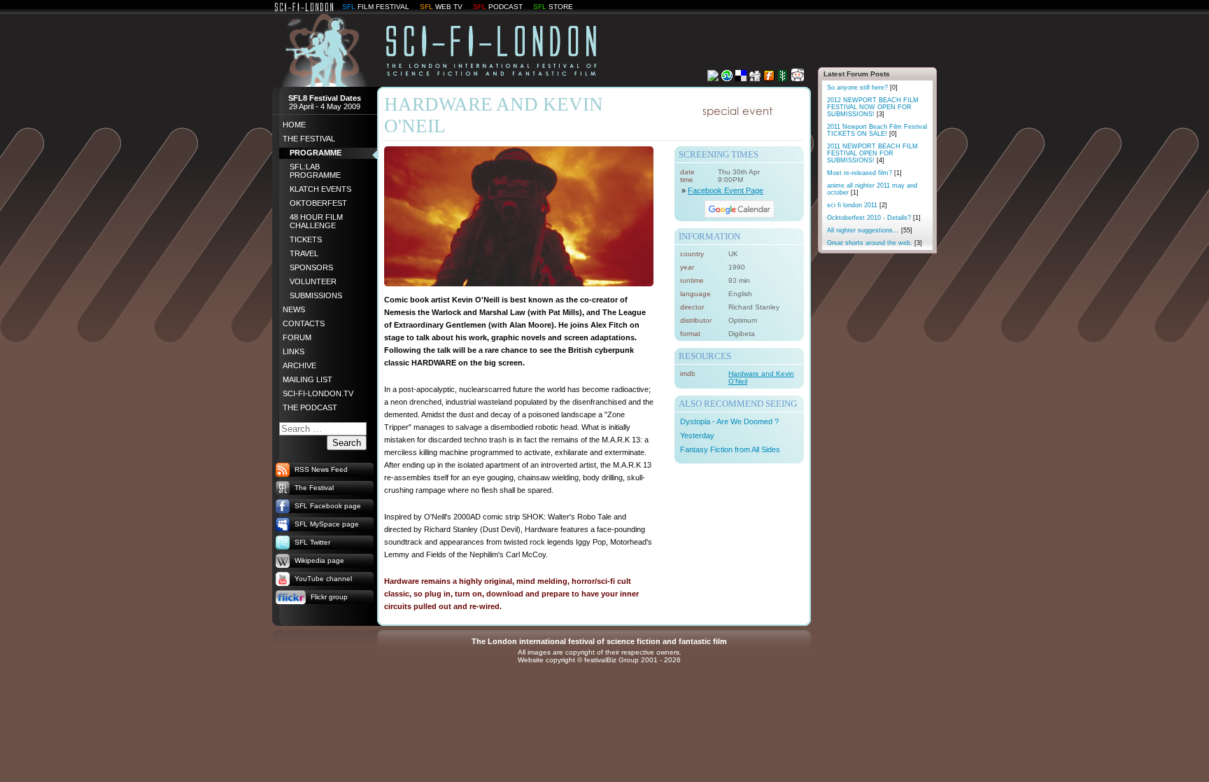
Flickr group (329, 597)
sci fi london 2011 (857, 205)
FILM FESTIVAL (383, 7)
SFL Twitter (312, 542)
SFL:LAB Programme (315, 170)
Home (294, 124)
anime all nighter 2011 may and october (872, 189)
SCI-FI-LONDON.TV (318, 393)
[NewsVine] (783, 77)
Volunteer (313, 281)
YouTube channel (323, 578)
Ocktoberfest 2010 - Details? (874, 217)
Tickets (306, 239)
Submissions (316, 295)
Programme (315, 152)
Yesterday (697, 435)
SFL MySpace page (327, 524)
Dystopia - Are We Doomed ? (729, 421)
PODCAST (505, 7)
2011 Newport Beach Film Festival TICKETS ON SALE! (877, 130)
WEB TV (448, 7)
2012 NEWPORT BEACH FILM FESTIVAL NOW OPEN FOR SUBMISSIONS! (873, 107)
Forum (297, 337)
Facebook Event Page (725, 190)
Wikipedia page (319, 560)
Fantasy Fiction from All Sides (730, 449)
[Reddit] (797, 77)
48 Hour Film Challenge (316, 221)
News (294, 309)
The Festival (309, 138)
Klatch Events (320, 189)
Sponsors (311, 267)
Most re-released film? (864, 172)
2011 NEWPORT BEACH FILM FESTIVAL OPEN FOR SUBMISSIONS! (872, 153)
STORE (561, 7)
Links (293, 351)
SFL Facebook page (328, 506)
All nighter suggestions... (869, 230)
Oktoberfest (318, 203)
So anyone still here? (862, 87)
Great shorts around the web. (874, 242)
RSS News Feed (321, 469)
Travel (304, 253)
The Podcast (310, 407)
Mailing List (307, 379)
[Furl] (769, 77)
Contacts (304, 323)
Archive (299, 365)
